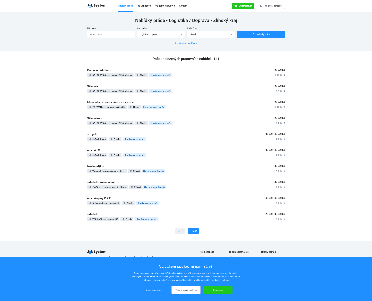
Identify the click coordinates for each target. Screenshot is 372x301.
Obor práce (142, 28)
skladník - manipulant (101, 182)
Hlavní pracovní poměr (160, 75)
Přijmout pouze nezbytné (186, 290)
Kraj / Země (192, 28)
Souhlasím (218, 290)
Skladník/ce (94, 118)
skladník (92, 214)
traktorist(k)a (95, 166)
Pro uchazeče (144, 5)
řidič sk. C (93, 150)
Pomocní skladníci (99, 70)
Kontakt (183, 5)
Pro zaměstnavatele (164, 5)
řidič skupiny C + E (99, 198)
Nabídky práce (125, 5)
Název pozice (93, 28)
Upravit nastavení (154, 290)
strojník (92, 134)
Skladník (92, 86)
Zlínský (143, 75)
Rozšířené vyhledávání (186, 43)
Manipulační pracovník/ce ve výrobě (110, 102)
